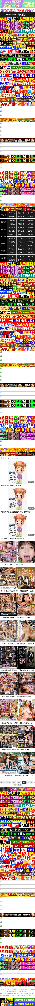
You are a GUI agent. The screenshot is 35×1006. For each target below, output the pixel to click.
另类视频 (30, 224)
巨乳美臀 (30, 220)
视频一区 (3, 215)
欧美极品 (21, 216)
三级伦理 (12, 220)
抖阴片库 (3, 251)
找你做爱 (30, 227)
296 (14, 782)
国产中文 (12, 256)
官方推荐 (3, 236)
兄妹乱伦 (21, 256)
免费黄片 (30, 249)
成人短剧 (30, 256)
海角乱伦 (21, 252)
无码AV (3, 243)
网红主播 (21, 213)
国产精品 (12, 213)
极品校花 (12, 260)
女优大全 (21, 245)
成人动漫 (30, 216)
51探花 (30, 242)
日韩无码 (30, 260)
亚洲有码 (12, 216)
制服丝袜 (21, 224)
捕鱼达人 (12, 234)
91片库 (12, 245)
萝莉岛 (30, 245)
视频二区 (3, 222)
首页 (2, 782)
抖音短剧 (12, 242)
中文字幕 (21, 220)
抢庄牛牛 (21, 234)
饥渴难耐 (21, 227)
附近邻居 (12, 227)
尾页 (19, 785)
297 (19, 782)
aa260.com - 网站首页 (16, 14)
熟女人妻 (21, 249)
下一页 (30, 782)
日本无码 (30, 213)
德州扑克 (30, 234)
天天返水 (30, 238)
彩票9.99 (12, 238)
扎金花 (21, 238)
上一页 (8, 782)
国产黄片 (12, 249)
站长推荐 (3, 229)
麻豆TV (21, 242)
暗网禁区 (12, 252)
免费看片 (3, 258)
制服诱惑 (30, 252)
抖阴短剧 (21, 260)
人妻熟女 (12, 224)
